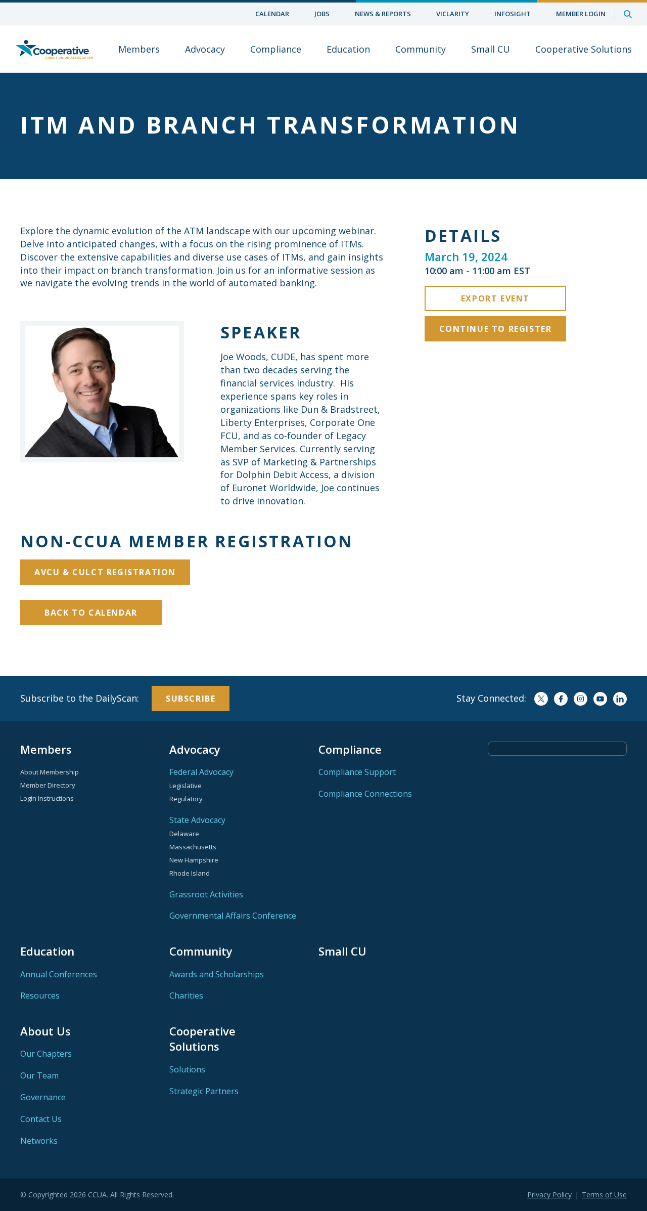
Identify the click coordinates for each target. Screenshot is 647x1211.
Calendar (272, 13)
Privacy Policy (549, 1194)
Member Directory (47, 785)
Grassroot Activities (206, 894)
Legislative (185, 785)
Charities (186, 995)
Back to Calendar (90, 612)
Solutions (187, 1069)
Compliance (275, 49)
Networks (39, 1140)
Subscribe (190, 698)
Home (54, 49)
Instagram (580, 699)
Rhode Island (189, 873)
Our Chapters (46, 1053)
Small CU (490, 49)
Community (420, 49)
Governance (43, 1097)
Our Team (39, 1075)
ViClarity (452, 13)
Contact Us (41, 1119)
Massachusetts (192, 846)
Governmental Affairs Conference (232, 915)
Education (348, 49)
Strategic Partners (204, 1091)
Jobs (322, 13)
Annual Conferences (58, 974)
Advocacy (205, 49)
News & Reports (383, 13)
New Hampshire (193, 859)
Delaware (184, 833)
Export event (495, 298)
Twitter (541, 699)
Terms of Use (604, 1194)
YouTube (600, 699)
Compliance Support (357, 771)
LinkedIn (620, 699)
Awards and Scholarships (216, 974)
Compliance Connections (365, 793)
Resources (40, 995)
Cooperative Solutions (583, 49)
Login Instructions (47, 798)
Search (628, 14)
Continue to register (495, 328)
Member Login (581, 13)
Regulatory (186, 798)
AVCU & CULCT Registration (105, 572)
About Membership (49, 771)
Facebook (561, 699)
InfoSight (512, 13)
